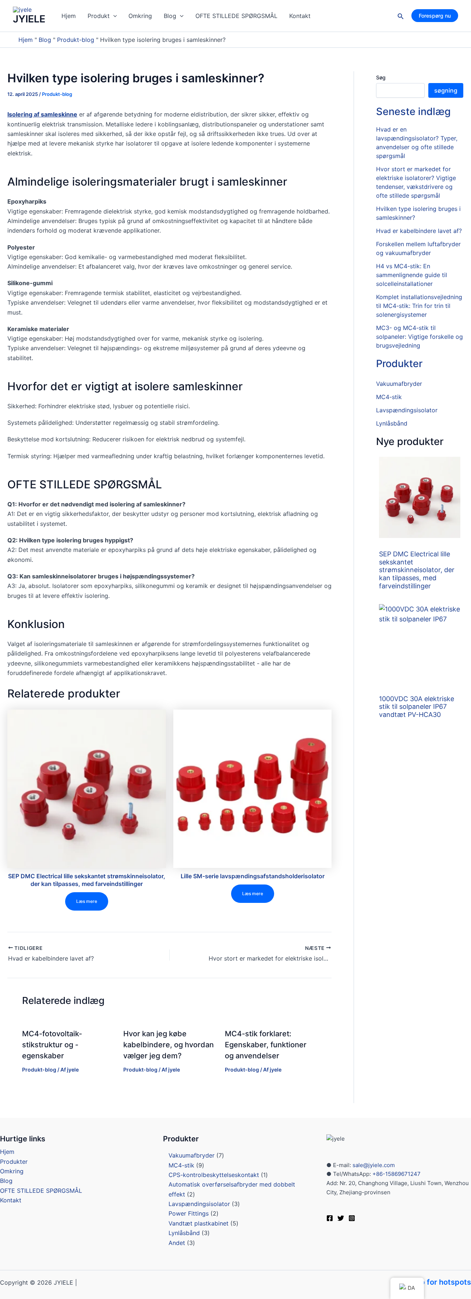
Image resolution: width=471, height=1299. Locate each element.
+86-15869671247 (396, 1173)
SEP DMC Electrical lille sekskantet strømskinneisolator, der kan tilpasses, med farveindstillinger (86, 879)
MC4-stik (389, 397)
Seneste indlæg (413, 111)
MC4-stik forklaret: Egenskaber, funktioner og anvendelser (266, 1044)
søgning (445, 90)
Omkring (140, 15)
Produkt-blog (75, 39)
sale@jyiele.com (374, 1165)
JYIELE (29, 19)
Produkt (99, 15)
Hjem (68, 15)
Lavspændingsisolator (407, 410)
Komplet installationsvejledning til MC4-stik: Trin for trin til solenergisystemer (419, 305)
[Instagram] (351, 1218)
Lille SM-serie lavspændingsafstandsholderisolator (253, 876)
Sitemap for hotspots (433, 1282)
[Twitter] (340, 1218)
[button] (113, 15)
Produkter (399, 364)
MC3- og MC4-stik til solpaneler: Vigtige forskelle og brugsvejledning (419, 336)
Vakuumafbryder (399, 383)
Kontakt (300, 15)
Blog (170, 15)
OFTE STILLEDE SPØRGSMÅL (236, 15)
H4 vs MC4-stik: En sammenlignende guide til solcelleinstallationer (411, 274)
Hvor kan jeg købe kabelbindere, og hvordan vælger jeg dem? (168, 1044)
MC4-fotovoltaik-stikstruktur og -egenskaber (52, 1044)
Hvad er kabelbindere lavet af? (419, 230)
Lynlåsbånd (391, 423)
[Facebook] (329, 1218)
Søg (381, 77)
